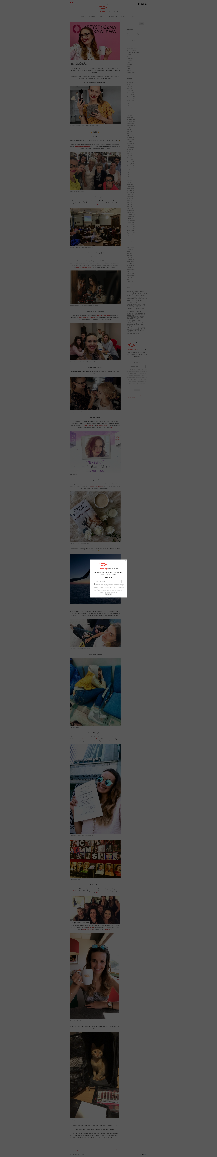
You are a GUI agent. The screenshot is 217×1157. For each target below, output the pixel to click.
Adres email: (108, 577)
